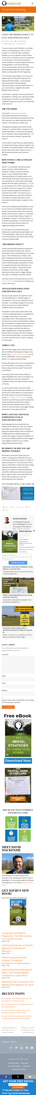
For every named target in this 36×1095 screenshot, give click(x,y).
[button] (25, 535)
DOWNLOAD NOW (18, 563)
